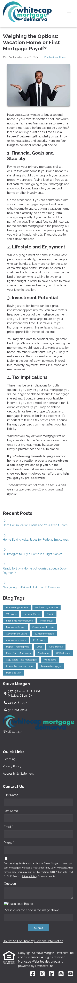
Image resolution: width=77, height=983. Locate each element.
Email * (8, 826)
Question (10, 883)
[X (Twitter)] (42, 974)
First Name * (12, 795)
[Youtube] (70, 974)
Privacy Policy (12, 766)
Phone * (9, 842)
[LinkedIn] (51, 974)
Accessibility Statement (18, 773)
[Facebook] (32, 974)
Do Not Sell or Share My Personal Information (33, 941)
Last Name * (12, 811)
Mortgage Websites (31, 961)
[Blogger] (61, 974)
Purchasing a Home (55, 57)
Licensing (9, 759)
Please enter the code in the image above (31, 910)
